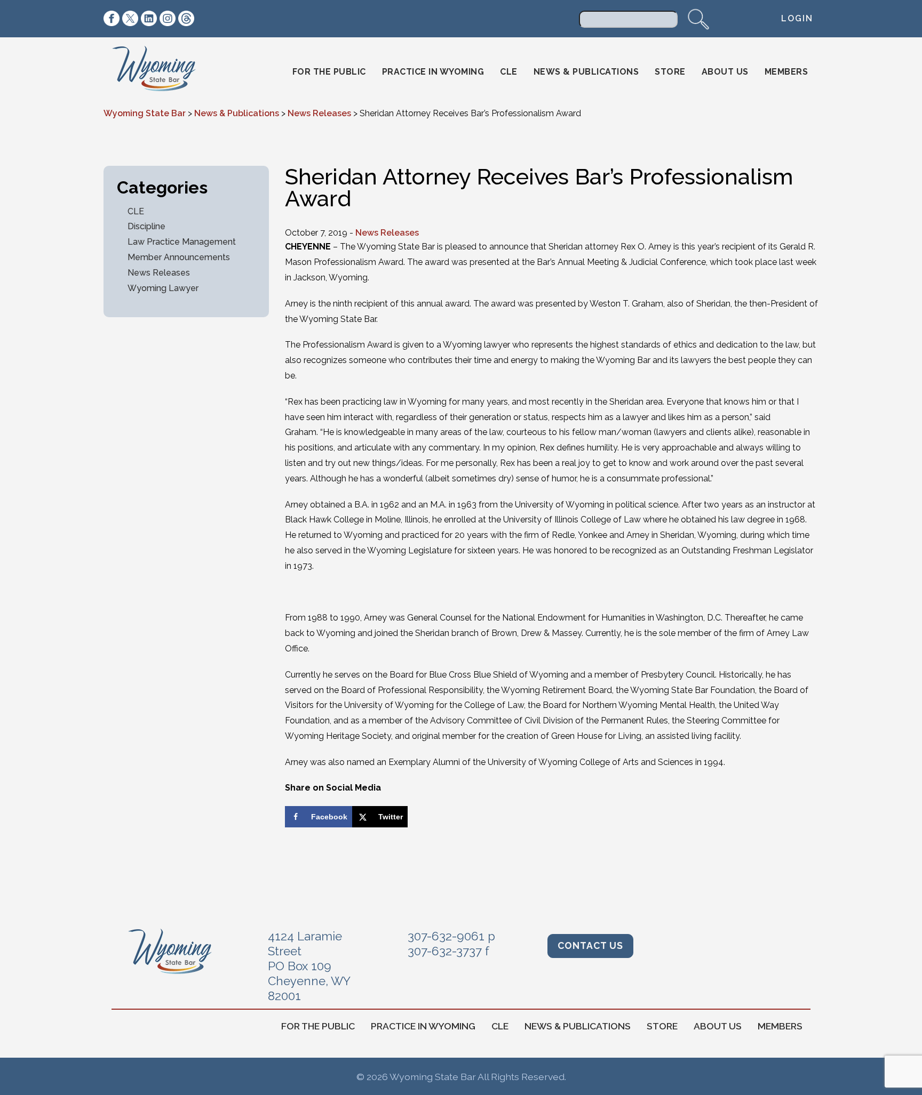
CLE (509, 72)
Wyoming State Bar (161, 72)
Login (797, 18)
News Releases (159, 273)
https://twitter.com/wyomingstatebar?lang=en (130, 18)
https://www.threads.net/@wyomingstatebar (186, 18)
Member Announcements (179, 257)
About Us (725, 72)
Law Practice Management (182, 242)
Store (670, 72)
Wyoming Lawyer (163, 288)
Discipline (146, 226)
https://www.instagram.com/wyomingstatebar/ (168, 18)
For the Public (329, 72)
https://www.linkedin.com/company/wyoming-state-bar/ (149, 18)
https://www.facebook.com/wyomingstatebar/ (112, 18)
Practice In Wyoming (433, 72)
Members (786, 72)
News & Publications (586, 72)
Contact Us (590, 945)
